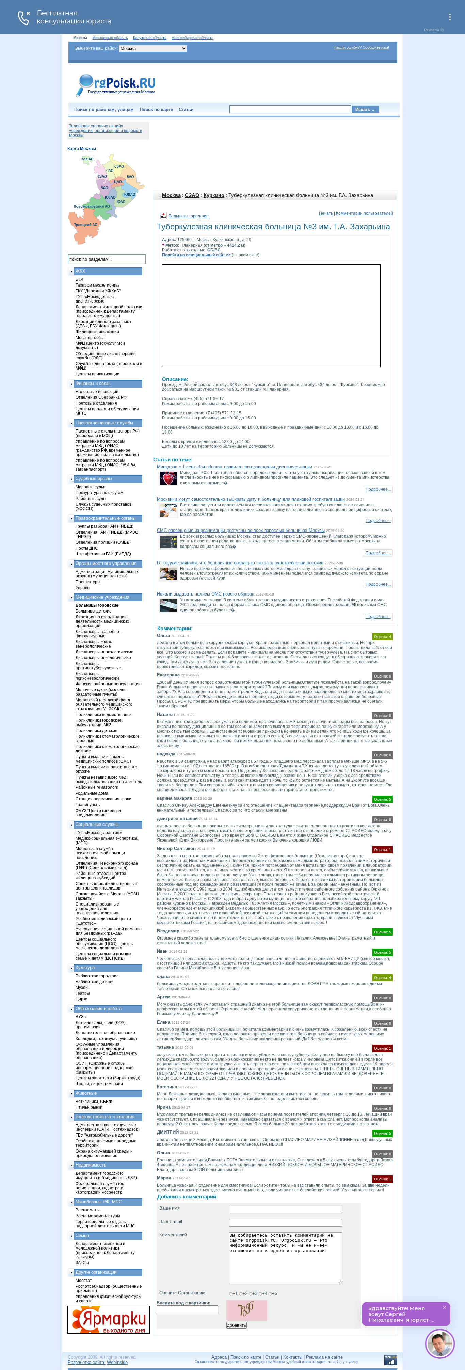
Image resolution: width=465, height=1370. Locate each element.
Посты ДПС (87, 548)
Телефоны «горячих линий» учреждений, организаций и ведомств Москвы (105, 131)
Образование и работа (99, 1008)
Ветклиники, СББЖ (94, 1101)
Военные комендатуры (98, 1215)
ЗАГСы (82, 1262)
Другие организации (96, 1272)
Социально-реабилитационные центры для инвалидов (106, 885)
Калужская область (149, 38)
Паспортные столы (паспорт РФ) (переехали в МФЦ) (108, 433)
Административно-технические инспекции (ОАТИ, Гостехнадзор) (108, 1127)
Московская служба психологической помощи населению (100, 853)
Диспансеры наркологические (104, 652)
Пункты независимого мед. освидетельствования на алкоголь (109, 779)
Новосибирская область (192, 38)
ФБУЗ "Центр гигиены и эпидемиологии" (98, 812)
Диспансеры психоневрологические (98, 675)
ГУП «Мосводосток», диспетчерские (96, 298)
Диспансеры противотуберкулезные (98, 665)
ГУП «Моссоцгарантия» (99, 832)
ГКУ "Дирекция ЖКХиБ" (98, 291)
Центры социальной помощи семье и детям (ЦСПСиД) (104, 955)
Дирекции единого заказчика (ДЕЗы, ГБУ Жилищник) (103, 323)
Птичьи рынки (89, 1107)
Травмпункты (88, 804)
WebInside (117, 1362)
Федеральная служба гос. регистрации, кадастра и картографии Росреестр (100, 1187)
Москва (171, 195)
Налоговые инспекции (97, 391)
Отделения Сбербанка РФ (101, 397)
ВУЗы (81, 1016)
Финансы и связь (93, 383)
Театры (83, 993)
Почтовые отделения (96, 403)
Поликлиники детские (96, 730)
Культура (85, 967)
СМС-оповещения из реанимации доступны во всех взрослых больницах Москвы (241, 530)
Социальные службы (97, 824)
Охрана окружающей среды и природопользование (104, 1153)
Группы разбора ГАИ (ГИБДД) (104, 526)
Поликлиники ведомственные (104, 714)
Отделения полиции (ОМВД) (103, 542)
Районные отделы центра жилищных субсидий (101, 875)
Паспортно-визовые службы (104, 422)
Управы (83, 587)
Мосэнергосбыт (91, 337)
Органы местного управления (106, 563)
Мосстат (84, 1280)
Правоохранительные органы (105, 518)
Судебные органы (94, 478)
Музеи (82, 987)
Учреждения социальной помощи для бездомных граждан (108, 931)
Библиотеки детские (95, 981)
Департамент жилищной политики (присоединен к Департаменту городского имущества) (109, 311)
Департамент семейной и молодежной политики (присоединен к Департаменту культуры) (105, 1250)
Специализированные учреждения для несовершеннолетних (97, 908)
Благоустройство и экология (105, 1116)
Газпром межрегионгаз (98, 285)
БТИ (79, 279)
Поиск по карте (156, 109)
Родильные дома (92, 793)
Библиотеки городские (97, 976)
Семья (82, 1235)
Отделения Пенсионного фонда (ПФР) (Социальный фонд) (107, 865)
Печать (326, 213)
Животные (86, 1093)
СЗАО (192, 195)
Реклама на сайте (324, 1357)
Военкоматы (88, 1210)
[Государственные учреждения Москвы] (116, 98)
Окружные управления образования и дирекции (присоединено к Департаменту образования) (106, 1051)
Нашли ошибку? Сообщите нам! (361, 47)
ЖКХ (80, 271)
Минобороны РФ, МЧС (99, 1201)
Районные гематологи (97, 787)
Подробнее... (378, 489)
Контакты (292, 1357)
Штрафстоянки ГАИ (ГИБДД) (103, 554)
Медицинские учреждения (102, 597)
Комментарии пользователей (364, 213)
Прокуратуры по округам (99, 492)
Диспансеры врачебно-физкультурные (98, 633)
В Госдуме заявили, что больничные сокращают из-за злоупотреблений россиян (240, 562)
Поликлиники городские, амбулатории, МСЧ (99, 722)
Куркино (214, 195)
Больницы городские (189, 216)
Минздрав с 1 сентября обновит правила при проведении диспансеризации (234, 466)
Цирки (81, 999)
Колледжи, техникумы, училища (106, 1038)
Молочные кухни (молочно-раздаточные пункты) (102, 691)
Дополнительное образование (105, 1032)
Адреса (219, 1357)
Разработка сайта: (87, 1362)
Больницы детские (94, 611)
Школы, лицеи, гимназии (99, 1083)
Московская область (110, 38)
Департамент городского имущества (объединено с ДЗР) (106, 1175)
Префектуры (88, 582)
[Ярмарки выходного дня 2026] (104, 1320)
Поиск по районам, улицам (104, 109)
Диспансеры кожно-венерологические (95, 643)
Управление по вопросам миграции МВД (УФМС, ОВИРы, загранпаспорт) (106, 464)
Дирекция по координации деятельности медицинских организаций (102, 621)
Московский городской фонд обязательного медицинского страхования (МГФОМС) (104, 704)
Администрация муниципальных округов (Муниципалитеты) (107, 573)
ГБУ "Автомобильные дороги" (104, 1135)
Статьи (186, 109)
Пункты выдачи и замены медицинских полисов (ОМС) (103, 758)
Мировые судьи (91, 487)
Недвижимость (91, 1165)
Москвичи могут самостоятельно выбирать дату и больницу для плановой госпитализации (251, 499)
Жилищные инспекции (97, 331)
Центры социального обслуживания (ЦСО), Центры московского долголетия (105, 943)
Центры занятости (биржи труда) (108, 1078)
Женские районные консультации (108, 684)
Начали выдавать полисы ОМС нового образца (205, 594)
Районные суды (91, 498)
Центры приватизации (97, 374)
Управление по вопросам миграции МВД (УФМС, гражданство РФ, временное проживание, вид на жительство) (107, 448)
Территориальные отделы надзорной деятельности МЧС (105, 1223)
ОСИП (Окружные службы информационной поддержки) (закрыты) (105, 1067)
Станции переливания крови (103, 799)
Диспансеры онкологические (103, 657)
